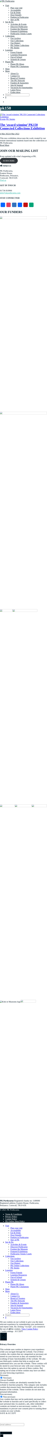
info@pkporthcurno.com (10, 193)
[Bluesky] (14, 205)
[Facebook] (3, 205)
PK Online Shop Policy (15, 1221)
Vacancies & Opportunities (21, 87)
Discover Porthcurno (19, 27)
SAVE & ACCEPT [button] (8, 1413)
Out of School (16, 57)
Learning (9, 50)
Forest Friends (16, 52)
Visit (7, 5)
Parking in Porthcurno (19, 17)
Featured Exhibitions (19, 31)
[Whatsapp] (31, 205)
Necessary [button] (4, 1375)
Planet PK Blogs (17, 64)
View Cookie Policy (29, 1329)
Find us (3, 180)
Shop (7, 69)
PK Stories (14, 48)
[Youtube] (25, 205)
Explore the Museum (19, 29)
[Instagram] (8, 205)
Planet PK (9, 62)
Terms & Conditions (13, 1214)
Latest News (15, 90)
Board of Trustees (17, 78)
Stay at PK (14, 19)
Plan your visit (16, 8)
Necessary (7, 1378)
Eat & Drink (15, 12)
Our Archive (15, 38)
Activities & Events (18, 24)
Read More (4, 145)
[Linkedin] (20, 205)
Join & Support (16, 85)
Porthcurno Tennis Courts (21, 34)
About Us (14, 73)
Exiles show (15, 92)
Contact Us (15, 76)
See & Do (9, 22)
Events (3, 119)
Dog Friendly (16, 15)
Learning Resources (18, 55)
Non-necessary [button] (6, 1394)
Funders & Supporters (19, 83)
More (7, 71)
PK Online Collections (19, 45)
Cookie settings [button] (7, 1331)
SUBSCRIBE (9, 161)
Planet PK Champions (19, 66)
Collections (9, 36)
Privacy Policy (11, 1216)
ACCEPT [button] (19, 1331)
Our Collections (17, 41)
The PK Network (17, 80)
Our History (15, 43)
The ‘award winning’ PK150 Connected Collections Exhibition (22, 126)
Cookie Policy (11, 1219)
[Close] (1, 1435)
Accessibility (15, 10)
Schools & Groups (18, 59)
